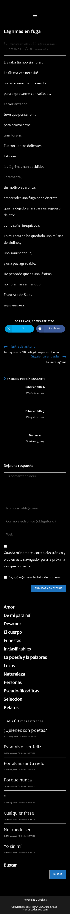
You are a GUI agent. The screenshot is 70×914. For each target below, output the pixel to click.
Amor (9, 607)
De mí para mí (17, 615)
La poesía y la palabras (25, 657)
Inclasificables (17, 649)
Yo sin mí (12, 846)
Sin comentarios (39, 49)
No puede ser (17, 830)
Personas (13, 683)
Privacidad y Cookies (35, 900)
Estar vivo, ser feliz (22, 747)
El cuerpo (13, 632)
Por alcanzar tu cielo (24, 764)
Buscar (10, 865)
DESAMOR (15, 49)
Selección (13, 699)
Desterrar (35, 435)
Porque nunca (18, 780)
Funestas (12, 641)
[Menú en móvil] (35, 15)
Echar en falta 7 (35, 411)
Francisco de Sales (19, 44)
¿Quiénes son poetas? (25, 730)
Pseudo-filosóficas (21, 691)
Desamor (19, 306)
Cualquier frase (19, 813)
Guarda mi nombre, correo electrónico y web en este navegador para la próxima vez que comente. (34, 559)
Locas (9, 666)
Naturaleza (14, 674)
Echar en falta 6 (35, 387)
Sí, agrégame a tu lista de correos (34, 577)
